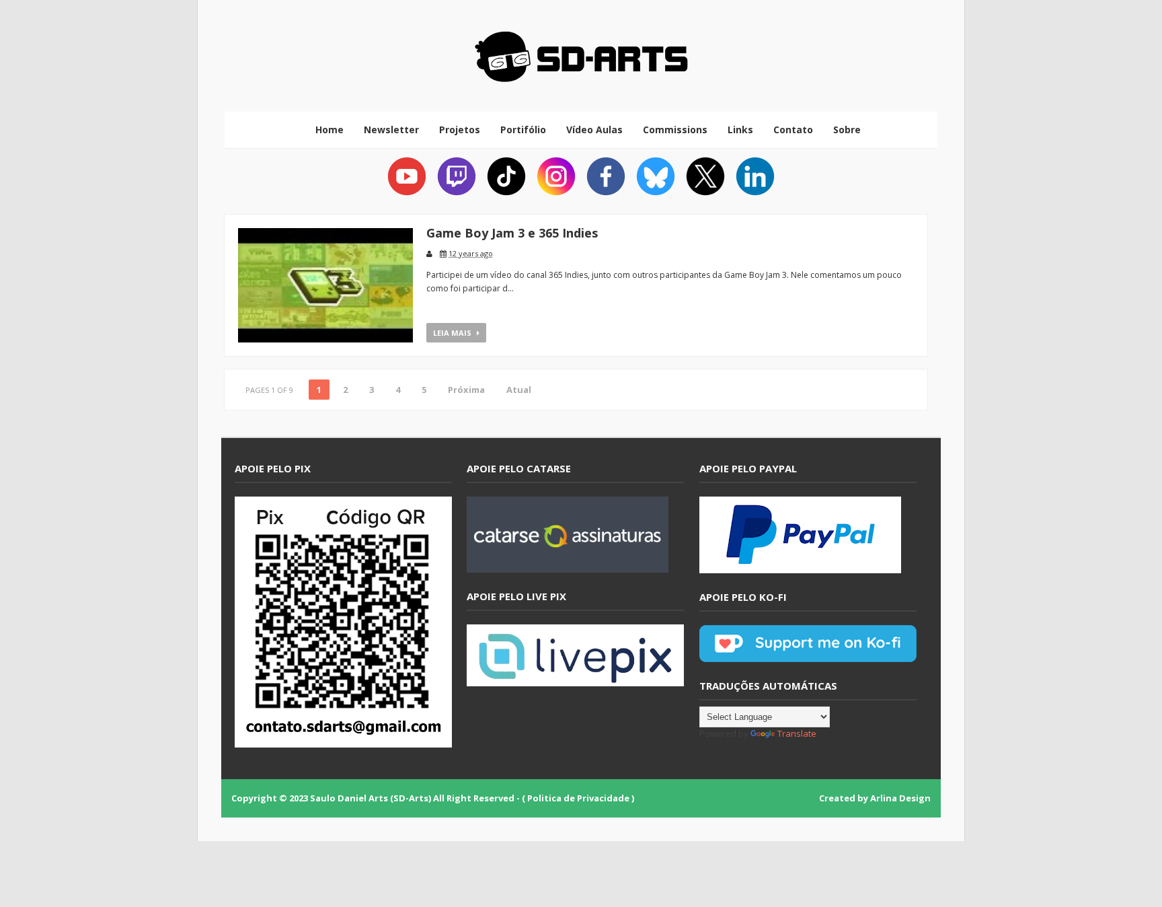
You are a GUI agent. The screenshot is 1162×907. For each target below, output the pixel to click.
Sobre (847, 129)
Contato (793, 129)
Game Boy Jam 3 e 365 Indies (512, 233)
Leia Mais (453, 333)
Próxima (466, 390)
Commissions (675, 129)
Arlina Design (900, 798)
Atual (518, 390)
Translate (796, 733)
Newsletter (391, 129)
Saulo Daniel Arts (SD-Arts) (370, 798)
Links (740, 129)
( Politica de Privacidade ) (578, 798)
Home (329, 129)
